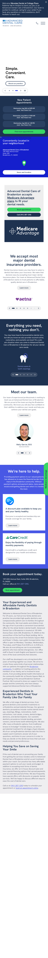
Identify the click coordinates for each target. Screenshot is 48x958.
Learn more (24, 288)
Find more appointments (24, 132)
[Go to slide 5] (27, 308)
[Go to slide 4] (24, 308)
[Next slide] (20, 90)
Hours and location (24, 172)
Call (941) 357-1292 (24, 215)
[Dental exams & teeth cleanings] (24, 358)
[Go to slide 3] (16, 90)
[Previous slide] (5, 90)
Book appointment (24, 210)
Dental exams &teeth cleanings (24, 367)
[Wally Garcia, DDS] (24, 432)
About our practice (15, 83)
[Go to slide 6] (31, 308)
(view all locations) (15, 26)
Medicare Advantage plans (20, 199)
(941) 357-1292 (22, 584)
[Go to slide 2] (13, 90)
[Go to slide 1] (9, 90)
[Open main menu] (43, 23)
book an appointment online (27, 788)
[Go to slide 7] (34, 308)
